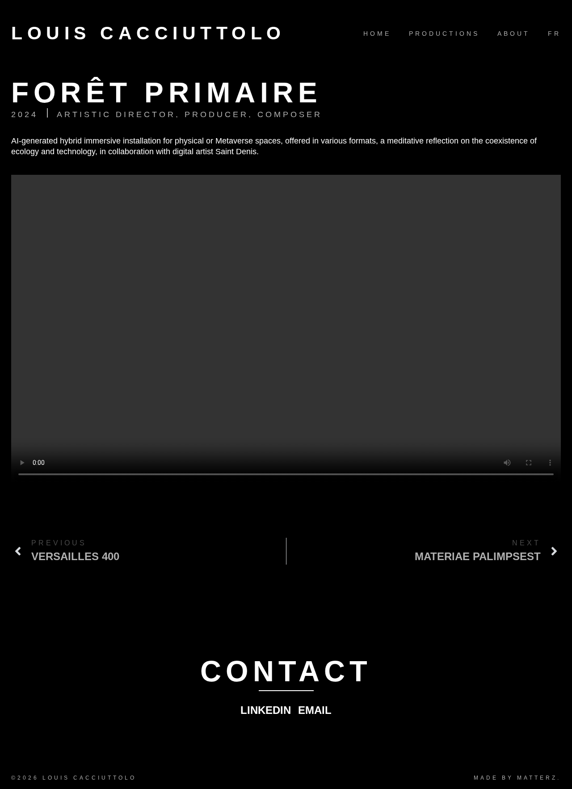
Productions (444, 33)
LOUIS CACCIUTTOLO (148, 33)
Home (377, 33)
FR (554, 33)
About (513, 33)
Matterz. (539, 778)
